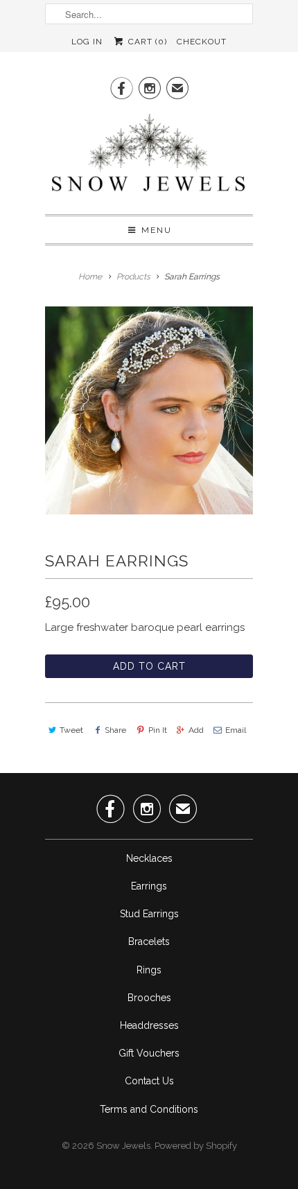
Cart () (145, 41)
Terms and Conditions (149, 1109)
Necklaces (149, 858)
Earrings (149, 886)
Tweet (71, 730)
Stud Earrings (149, 913)
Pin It (157, 730)
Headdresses (149, 1025)
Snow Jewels (123, 1145)
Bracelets (149, 941)
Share (115, 730)
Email (235, 730)
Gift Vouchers (149, 1053)
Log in (87, 41)
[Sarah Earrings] (149, 410)
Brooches (149, 997)
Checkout (202, 41)
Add (196, 730)
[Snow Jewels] (149, 156)
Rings (149, 969)
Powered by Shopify (196, 1145)
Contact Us (149, 1080)
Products (133, 276)
